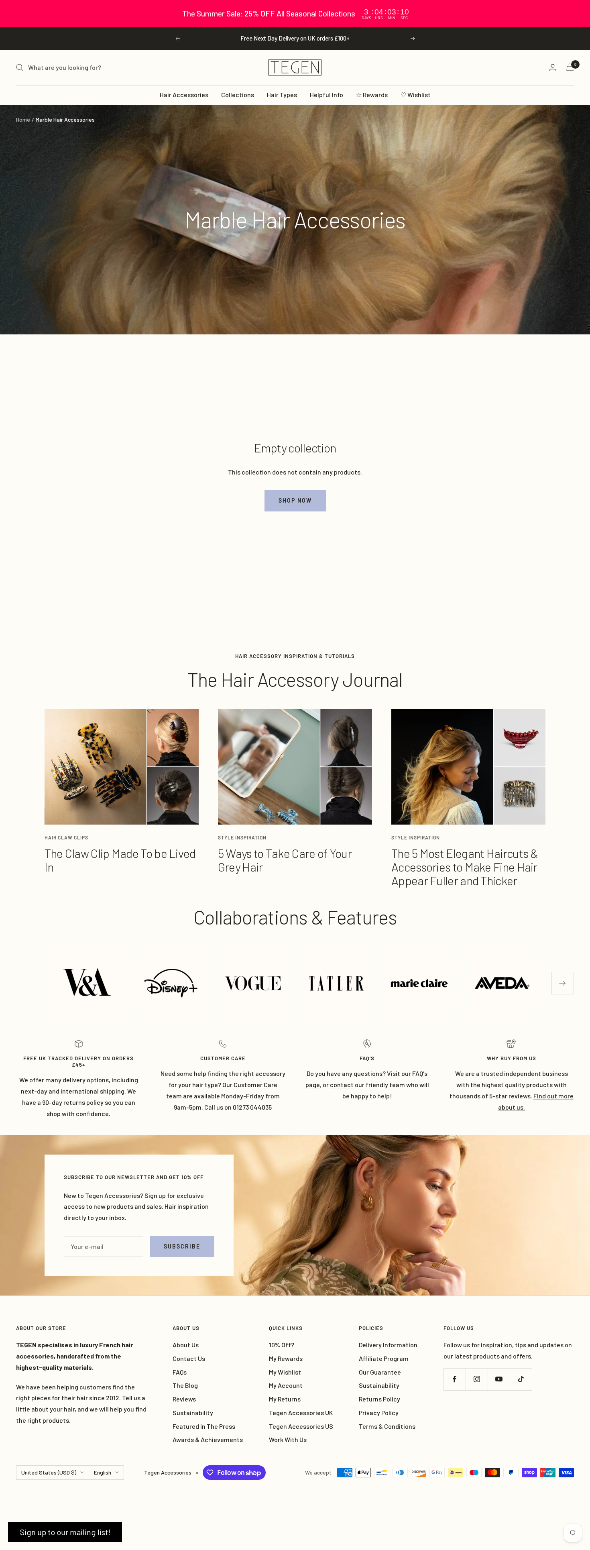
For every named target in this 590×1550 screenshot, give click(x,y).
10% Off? (281, 1344)
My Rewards (286, 1358)
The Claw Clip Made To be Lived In (120, 860)
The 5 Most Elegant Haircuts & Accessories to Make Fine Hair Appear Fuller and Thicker (464, 867)
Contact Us (189, 1358)
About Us (186, 1344)
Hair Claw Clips (66, 837)
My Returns (285, 1399)
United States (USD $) (48, 1472)
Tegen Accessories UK (301, 1412)
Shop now (295, 500)
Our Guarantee (380, 1372)
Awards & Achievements (208, 1439)
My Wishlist (285, 1372)
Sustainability (193, 1412)
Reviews (184, 1399)
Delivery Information (388, 1344)
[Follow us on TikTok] (521, 1379)
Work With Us (288, 1439)
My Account (286, 1385)
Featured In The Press (204, 1426)
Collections (237, 94)
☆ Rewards (372, 94)
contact (342, 1084)
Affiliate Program (384, 1358)
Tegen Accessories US (301, 1426)
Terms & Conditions (387, 1426)
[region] (295, 13)
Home (23, 119)
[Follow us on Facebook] (455, 1379)
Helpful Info (326, 94)
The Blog (185, 1385)
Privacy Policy (379, 1412)
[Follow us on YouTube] (499, 1379)
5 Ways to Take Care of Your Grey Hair (285, 860)
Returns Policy (379, 1399)
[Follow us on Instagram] (477, 1379)
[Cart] (570, 67)
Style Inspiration (242, 837)
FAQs (180, 1372)
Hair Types (282, 94)
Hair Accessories (184, 94)
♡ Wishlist (416, 94)
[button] (65, 1532)
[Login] (552, 67)
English (102, 1472)
